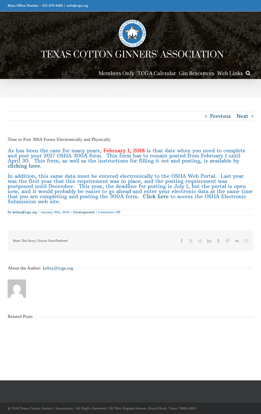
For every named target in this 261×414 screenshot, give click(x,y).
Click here (156, 196)
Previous (220, 116)
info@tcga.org (77, 5)
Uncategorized (84, 212)
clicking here (24, 166)
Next (242, 116)
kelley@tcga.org (24, 212)
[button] (248, 72)
